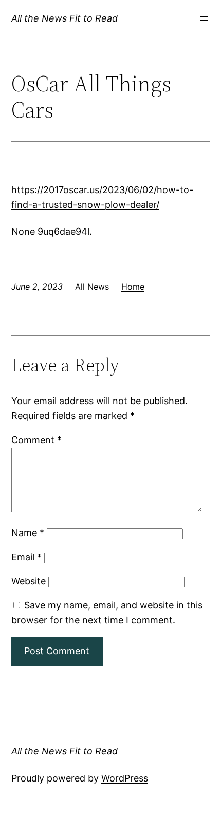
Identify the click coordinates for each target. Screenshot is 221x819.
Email (26, 556)
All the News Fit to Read (64, 18)
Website (28, 581)
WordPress (124, 778)
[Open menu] (204, 18)
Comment (36, 439)
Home (132, 286)
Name (27, 532)
